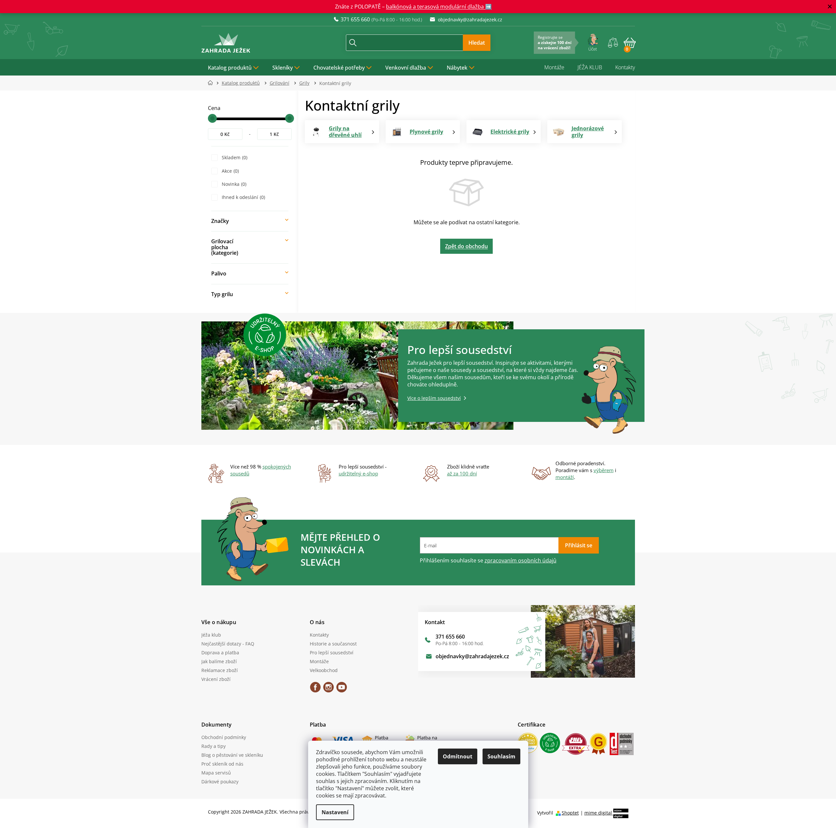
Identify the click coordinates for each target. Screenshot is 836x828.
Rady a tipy (213, 746)
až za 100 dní (462, 473)
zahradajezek (328, 689)
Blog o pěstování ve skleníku (232, 755)
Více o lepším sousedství (434, 398)
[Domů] (212, 83)
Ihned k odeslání (243, 197)
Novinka (233, 184)
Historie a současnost (333, 644)
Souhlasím (501, 756)
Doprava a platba (220, 652)
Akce (229, 171)
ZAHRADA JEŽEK (315, 689)
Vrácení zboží (216, 679)
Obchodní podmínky (223, 737)
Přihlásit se (578, 545)
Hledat (476, 42)
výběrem (604, 470)
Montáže (554, 67)
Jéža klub (211, 635)
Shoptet (570, 813)
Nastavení (335, 812)
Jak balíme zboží (219, 661)
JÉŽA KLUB (589, 67)
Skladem (234, 157)
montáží (564, 477)
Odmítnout (457, 756)
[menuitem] (233, 67)
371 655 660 (450, 636)
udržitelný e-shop (358, 473)
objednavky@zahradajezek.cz (472, 656)
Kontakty (625, 67)
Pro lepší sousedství (331, 652)
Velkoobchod (324, 670)
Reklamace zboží (219, 670)
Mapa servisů (216, 773)
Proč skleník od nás (222, 764)
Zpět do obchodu (466, 246)
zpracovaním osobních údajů (520, 560)
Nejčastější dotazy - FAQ (227, 644)
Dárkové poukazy (219, 781)
